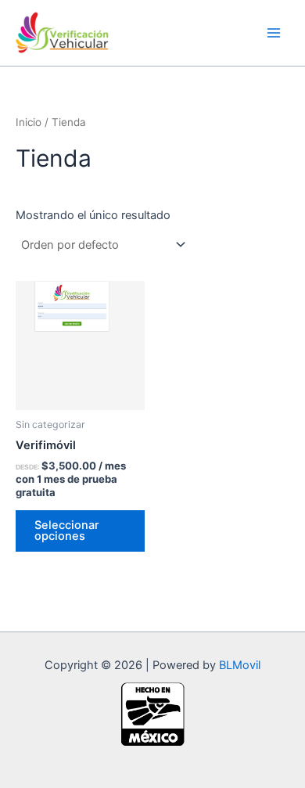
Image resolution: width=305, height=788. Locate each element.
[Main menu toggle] (273, 33)
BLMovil (239, 665)
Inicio (28, 122)
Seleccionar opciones (66, 531)
